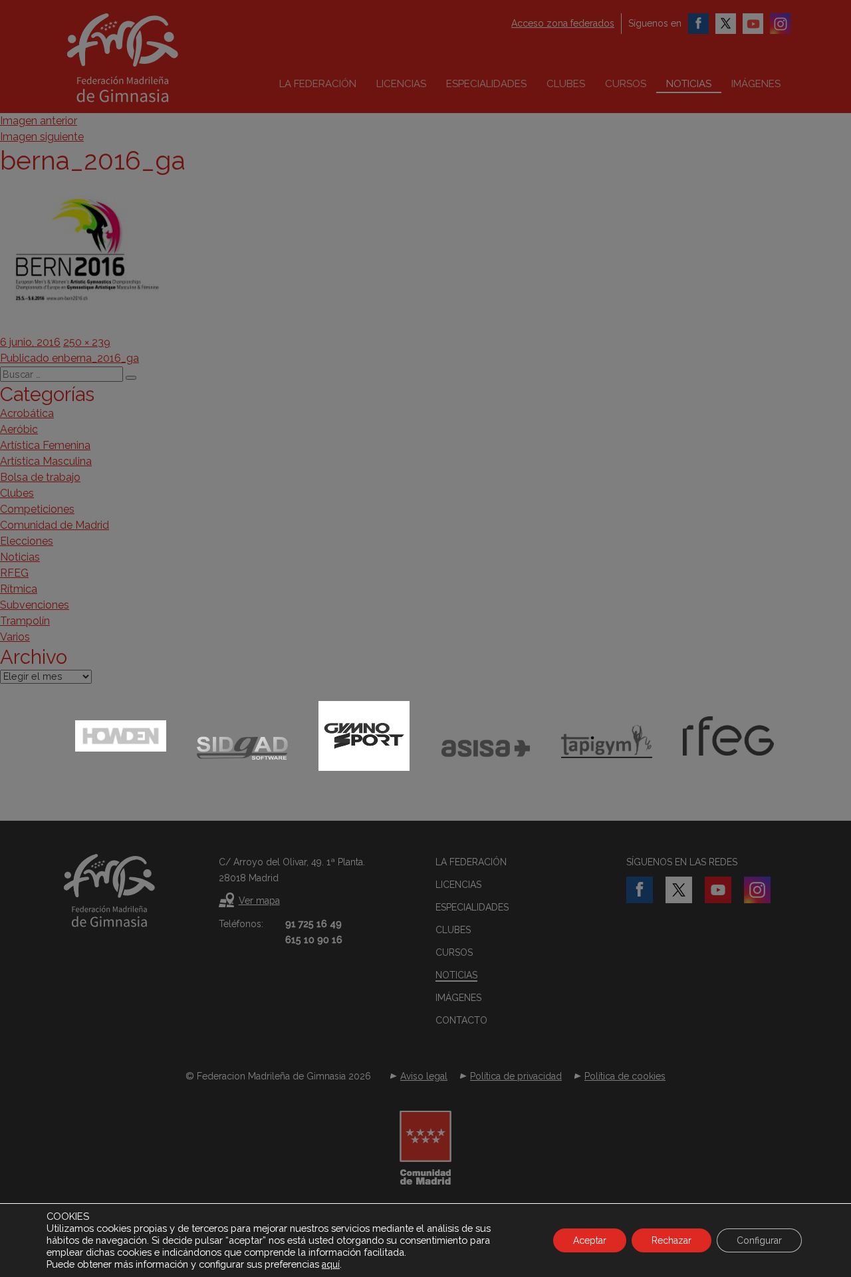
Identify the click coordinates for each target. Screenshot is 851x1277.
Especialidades (486, 84)
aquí (331, 1264)
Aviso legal (423, 1076)
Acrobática (27, 413)
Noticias (688, 84)
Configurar (759, 1240)
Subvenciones (34, 605)
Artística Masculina (46, 461)
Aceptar (589, 1240)
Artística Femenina (45, 445)
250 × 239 (86, 342)
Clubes (566, 84)
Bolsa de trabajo (40, 477)
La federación (317, 84)
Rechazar (671, 1240)
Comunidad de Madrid (54, 525)
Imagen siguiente (42, 136)
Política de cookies (625, 1076)
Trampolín (25, 621)
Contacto (461, 1020)
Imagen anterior (38, 120)
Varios (15, 637)
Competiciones (37, 509)
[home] (150, 57)
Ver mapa (259, 900)
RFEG (14, 573)
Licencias (401, 84)
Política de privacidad (516, 1076)
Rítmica (18, 589)
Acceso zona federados (562, 23)
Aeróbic (19, 429)
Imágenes (756, 84)
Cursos (625, 84)
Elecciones (26, 541)
